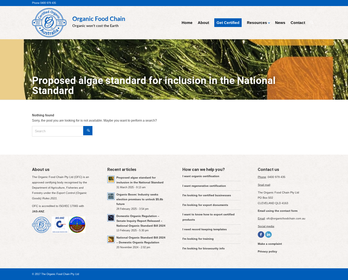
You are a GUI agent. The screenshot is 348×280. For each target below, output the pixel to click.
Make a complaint (270, 243)
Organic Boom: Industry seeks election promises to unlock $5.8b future (139, 199)
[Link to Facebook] (261, 234)
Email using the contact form (277, 210)
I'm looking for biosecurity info (203, 248)
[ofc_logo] (49, 21)
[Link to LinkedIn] (268, 234)
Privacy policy (267, 251)
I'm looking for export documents (205, 205)
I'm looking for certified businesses (206, 195)
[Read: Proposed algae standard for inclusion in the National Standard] (111, 179)
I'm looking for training (198, 238)
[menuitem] (187, 22)
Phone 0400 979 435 (44, 3)
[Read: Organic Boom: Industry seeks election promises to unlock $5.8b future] (111, 196)
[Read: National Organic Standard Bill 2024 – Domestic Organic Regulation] (111, 239)
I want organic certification (200, 176)
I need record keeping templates (204, 229)
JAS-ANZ (38, 211)
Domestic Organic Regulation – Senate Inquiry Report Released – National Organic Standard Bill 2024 (140, 220)
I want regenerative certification (204, 185)
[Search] (312, 22)
